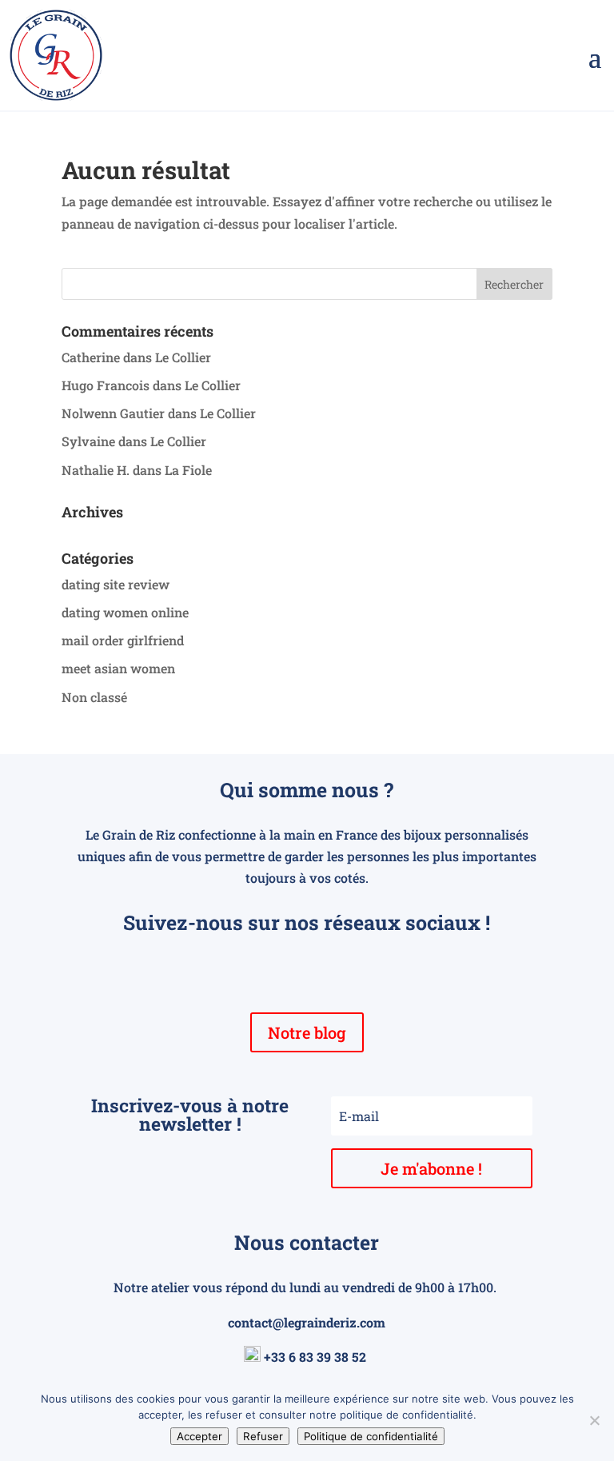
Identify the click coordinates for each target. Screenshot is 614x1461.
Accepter (199, 1436)
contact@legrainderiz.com (306, 1322)
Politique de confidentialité (371, 1436)
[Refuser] (594, 1420)
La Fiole (188, 469)
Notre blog (307, 1032)
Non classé (94, 697)
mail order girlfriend (123, 640)
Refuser (263, 1436)
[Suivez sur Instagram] (307, 969)
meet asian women (118, 668)
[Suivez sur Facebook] (275, 969)
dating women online (125, 612)
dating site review (115, 584)
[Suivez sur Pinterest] (339, 969)
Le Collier (183, 357)
